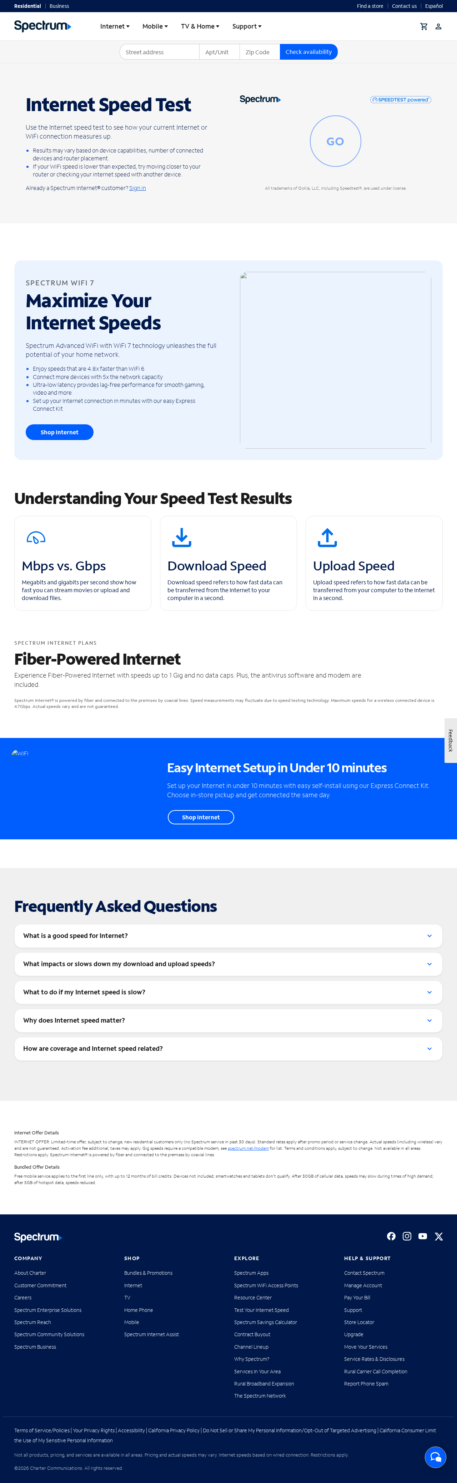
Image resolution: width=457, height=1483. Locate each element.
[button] (424, 26)
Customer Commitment (40, 1285)
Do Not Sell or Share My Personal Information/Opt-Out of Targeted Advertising (289, 1430)
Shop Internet (60, 432)
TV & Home (198, 26)
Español (434, 6)
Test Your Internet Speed (261, 1310)
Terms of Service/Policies (42, 1430)
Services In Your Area (257, 1371)
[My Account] (438, 26)
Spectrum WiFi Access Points (266, 1285)
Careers (22, 1297)
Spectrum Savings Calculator (265, 1322)
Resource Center (253, 1297)
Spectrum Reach (32, 1322)
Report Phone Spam (366, 1383)
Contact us (404, 6)
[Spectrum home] (38, 1238)
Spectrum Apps (251, 1272)
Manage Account (363, 1285)
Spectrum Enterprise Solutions (47, 1310)
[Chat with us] (435, 1457)
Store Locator (359, 1322)
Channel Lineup (251, 1346)
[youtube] (422, 1236)
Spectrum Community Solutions (49, 1334)
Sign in (137, 187)
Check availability (309, 51)
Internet (112, 26)
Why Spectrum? (252, 1358)
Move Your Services (365, 1346)
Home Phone (138, 1310)
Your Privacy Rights (94, 1430)
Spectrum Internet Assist (151, 1334)
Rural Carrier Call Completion (375, 1371)
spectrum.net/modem (248, 1148)
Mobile (152, 26)
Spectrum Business (35, 1346)
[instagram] (407, 1236)
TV (127, 1297)
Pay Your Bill (357, 1297)
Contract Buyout (252, 1334)
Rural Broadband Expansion (264, 1383)
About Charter (30, 1272)
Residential (27, 6)
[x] (438, 1236)
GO (335, 141)
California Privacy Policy (174, 1430)
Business (59, 6)
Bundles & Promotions (148, 1272)
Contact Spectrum (364, 1272)
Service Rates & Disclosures (374, 1358)
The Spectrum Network (260, 1395)
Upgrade (353, 1334)
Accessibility (131, 1430)
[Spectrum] (42, 26)
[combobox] (159, 51)
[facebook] (391, 1236)
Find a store (370, 6)
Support (244, 26)
